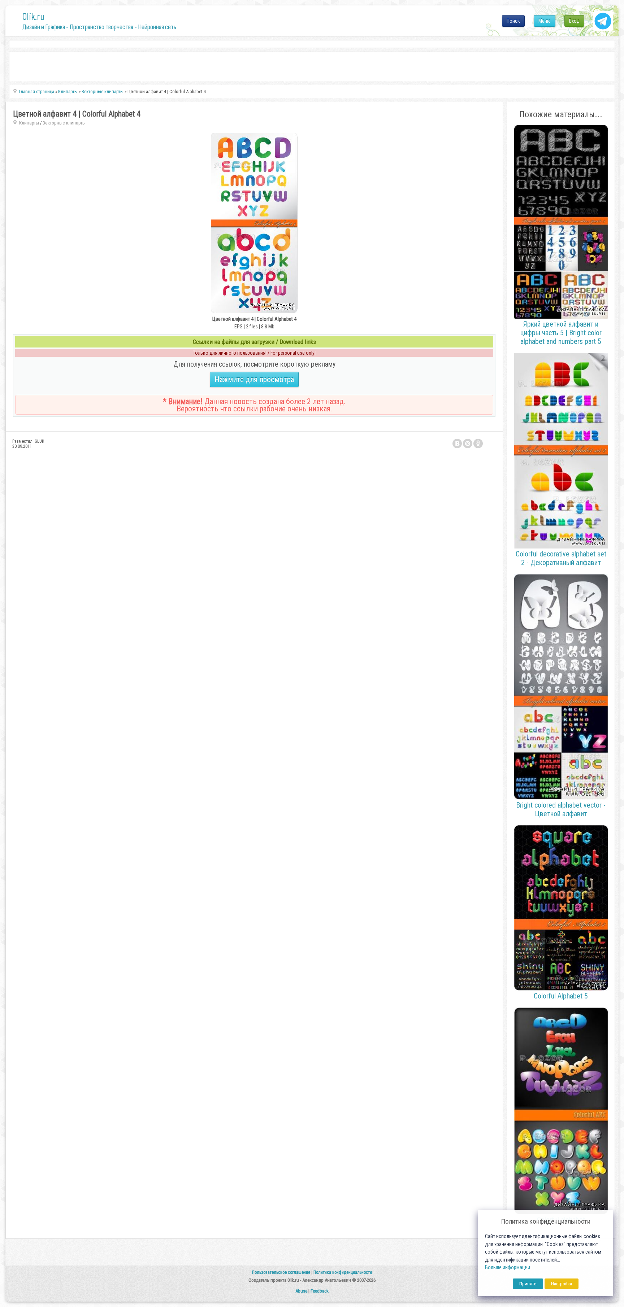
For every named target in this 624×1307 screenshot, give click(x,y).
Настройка (561, 1283)
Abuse (301, 1291)
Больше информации (507, 1267)
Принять (528, 1283)
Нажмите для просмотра (254, 379)
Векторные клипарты (64, 123)
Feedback (320, 1291)
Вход (574, 21)
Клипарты (29, 123)
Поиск (513, 21)
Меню (544, 21)
